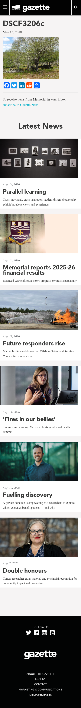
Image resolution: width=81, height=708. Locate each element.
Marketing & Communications (40, 689)
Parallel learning (24, 191)
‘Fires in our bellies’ (29, 419)
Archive (40, 679)
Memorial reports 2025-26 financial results (39, 270)
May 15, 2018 (12, 32)
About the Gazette (41, 673)
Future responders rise (34, 343)
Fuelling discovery (27, 494)
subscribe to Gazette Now (20, 104)
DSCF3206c (23, 23)
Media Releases (40, 694)
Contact (40, 684)
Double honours (25, 570)
